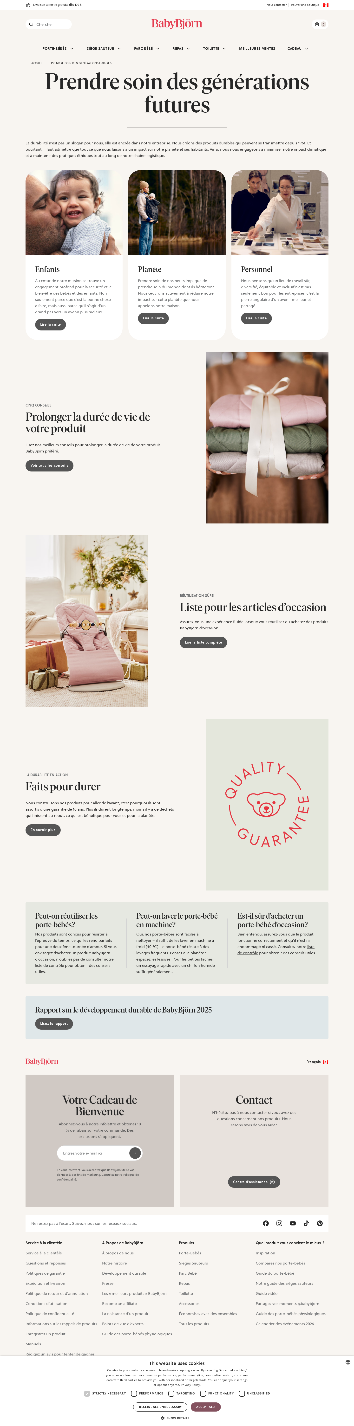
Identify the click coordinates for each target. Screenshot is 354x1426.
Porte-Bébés (190, 1253)
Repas (184, 1283)
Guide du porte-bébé (275, 1273)
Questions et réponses (46, 1263)
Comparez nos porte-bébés (280, 1263)
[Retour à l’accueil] (28, 63)
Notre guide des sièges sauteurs (284, 1283)
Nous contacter (277, 5)
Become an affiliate (119, 1303)
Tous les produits (194, 1323)
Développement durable (124, 1273)
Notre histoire (114, 1263)
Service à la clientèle (44, 1253)
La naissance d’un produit (125, 1313)
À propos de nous (118, 1253)
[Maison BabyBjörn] (176, 24)
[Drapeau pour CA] (325, 5)
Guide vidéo (267, 1293)
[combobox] (348, 1362)
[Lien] (42, 1062)
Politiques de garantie (45, 1273)
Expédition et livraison (45, 1283)
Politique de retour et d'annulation (57, 1293)
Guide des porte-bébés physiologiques (137, 1333)
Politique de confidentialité (50, 1313)
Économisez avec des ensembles (208, 1313)
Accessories (189, 1303)
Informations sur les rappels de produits (61, 1323)
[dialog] (177, 1391)
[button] (176, 1417)
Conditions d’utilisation (46, 1303)
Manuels (33, 1344)
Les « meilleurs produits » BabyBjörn (134, 1293)
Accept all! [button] (205, 1407)
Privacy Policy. (191, 1385)
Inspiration (265, 1253)
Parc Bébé (188, 1273)
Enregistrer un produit (46, 1333)
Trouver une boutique (305, 5)
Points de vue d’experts (123, 1323)
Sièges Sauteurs (193, 1263)
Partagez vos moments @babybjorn (287, 1303)
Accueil (37, 63)
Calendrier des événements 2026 (285, 1323)
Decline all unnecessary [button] (160, 1407)
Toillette (186, 1293)
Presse (107, 1283)
